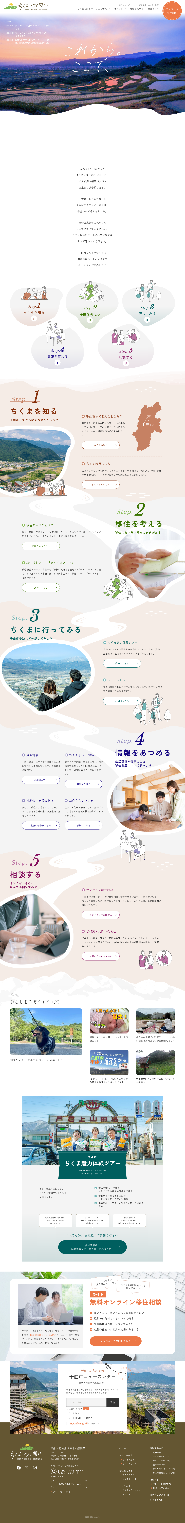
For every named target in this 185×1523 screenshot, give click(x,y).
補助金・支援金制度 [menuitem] (162, 1460)
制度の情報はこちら (41, 825)
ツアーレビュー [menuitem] (129, 1494)
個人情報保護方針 (79, 1423)
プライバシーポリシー (63, 1491)
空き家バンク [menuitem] (159, 1464)
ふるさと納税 (153, 5)
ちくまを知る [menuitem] (126, 1455)
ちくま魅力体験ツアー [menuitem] (132, 1490)
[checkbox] (86, 1415)
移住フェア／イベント (128, 5)
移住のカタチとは (41, 546)
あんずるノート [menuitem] (129, 1478)
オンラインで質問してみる (116, 1341)
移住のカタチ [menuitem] (128, 1474)
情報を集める (136, 8)
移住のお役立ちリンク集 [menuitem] (164, 1472)
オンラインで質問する (100, 914)
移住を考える (102, 8)
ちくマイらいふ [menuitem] (129, 1463)
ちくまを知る (84, 8)
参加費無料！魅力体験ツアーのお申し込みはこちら (92, 1247)
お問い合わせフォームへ (70, 1483)
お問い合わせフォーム (100, 956)
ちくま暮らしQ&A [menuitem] (161, 1456)
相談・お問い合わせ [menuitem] (162, 1488)
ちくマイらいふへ (101, 484)
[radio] (86, 1413)
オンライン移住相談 (172, 11)
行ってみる (119, 8)
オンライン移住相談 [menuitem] (162, 1483)
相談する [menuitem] (154, 1479)
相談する (152, 8)
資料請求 (142, 5)
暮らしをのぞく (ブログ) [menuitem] (164, 1468)
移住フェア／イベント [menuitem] (161, 1494)
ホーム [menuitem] (122, 1448)
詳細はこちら (41, 587)
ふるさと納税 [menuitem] (156, 1499)
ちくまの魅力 (100, 445)
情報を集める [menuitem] (156, 1448)
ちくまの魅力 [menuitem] (128, 1459)
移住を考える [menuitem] (126, 1470)
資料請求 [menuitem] (157, 1452)
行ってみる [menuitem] (125, 1485)
